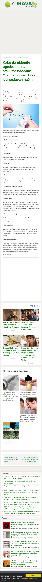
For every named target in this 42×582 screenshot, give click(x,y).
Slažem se (33, 575)
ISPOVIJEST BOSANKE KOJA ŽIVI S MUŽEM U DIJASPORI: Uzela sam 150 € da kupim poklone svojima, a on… (28, 418)
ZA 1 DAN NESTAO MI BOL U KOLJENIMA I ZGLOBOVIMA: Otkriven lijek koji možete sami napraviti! (25, 553)
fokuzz (9, 255)
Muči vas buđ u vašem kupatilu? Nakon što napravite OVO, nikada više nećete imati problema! (25, 534)
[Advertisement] (21, 32)
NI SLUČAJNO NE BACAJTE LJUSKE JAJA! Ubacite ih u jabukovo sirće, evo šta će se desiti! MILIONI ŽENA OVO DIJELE (21, 492)
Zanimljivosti (24, 57)
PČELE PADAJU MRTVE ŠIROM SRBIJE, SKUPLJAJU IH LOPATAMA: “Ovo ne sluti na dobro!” (11, 443)
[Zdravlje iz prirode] (21, 8)
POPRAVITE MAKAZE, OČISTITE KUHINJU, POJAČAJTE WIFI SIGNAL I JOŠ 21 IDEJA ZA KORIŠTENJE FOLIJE (10, 396)
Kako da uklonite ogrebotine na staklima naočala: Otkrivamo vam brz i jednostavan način (19, 71)
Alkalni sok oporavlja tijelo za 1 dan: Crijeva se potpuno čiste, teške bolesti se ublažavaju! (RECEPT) (25, 562)
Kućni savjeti (16, 57)
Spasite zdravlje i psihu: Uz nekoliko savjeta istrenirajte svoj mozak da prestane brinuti (25, 524)
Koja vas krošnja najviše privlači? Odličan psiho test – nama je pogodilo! (30, 459)
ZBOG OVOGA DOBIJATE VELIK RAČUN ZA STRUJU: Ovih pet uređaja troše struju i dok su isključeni (25, 543)
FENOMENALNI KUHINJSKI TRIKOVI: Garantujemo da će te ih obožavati (28, 394)
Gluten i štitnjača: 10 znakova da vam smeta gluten (11, 459)
